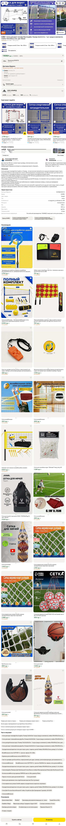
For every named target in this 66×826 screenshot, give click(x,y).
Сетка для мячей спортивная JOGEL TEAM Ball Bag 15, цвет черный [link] (16, 517)
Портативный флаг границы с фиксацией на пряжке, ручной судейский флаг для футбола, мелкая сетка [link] (48, 320)
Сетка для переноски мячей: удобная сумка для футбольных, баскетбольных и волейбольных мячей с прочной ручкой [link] (48, 713)
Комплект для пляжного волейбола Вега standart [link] (14, 467)
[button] (3, 32)
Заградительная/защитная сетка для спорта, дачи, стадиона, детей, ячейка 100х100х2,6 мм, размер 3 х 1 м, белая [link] (39, 139)
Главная (6, 824)
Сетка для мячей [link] (6, 564)
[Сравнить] (57, 3)
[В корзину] (24, 133)
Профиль (59, 824)
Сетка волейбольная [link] (7, 419)
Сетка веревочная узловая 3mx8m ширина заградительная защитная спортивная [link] (13, 615)
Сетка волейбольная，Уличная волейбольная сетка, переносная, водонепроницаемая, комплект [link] (15, 320)
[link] (33, 735)
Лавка (19, 824)
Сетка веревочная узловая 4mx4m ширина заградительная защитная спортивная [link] (45, 565)
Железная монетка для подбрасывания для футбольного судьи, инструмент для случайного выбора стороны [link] (48, 370)
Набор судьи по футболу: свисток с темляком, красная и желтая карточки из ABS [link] (48, 271)
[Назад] (3, 3)
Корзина (46, 824)
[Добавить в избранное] (60, 3)
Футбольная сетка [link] (6, 664)
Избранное (33, 824)
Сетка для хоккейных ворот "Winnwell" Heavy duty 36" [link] (48, 467)
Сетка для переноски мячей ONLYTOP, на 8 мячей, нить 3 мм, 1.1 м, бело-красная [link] (49, 615)
